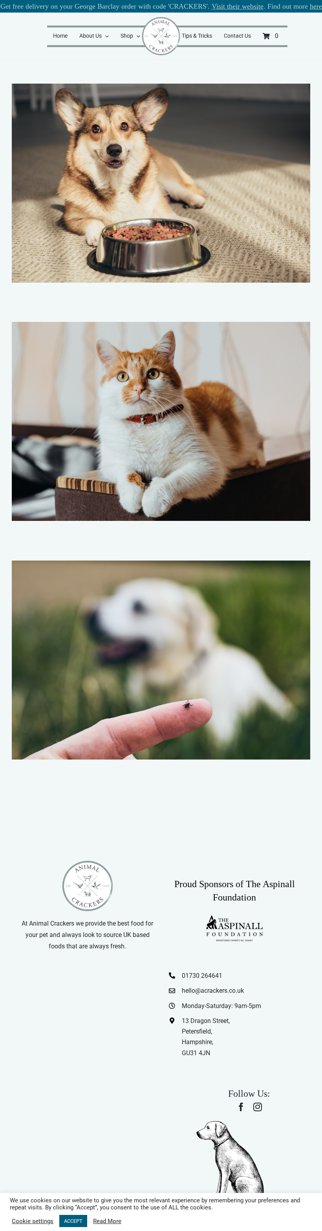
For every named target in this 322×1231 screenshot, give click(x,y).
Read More (107, 1221)
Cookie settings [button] (32, 1221)
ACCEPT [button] (73, 1221)
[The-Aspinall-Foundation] (234, 917)
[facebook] (241, 1107)
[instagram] (257, 1107)
